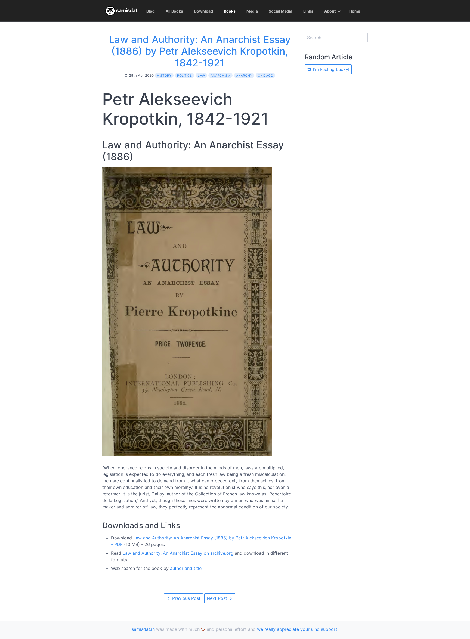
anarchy (244, 75)
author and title (186, 568)
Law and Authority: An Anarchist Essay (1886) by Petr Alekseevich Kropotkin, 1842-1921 (199, 51)
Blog (150, 11)
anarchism (220, 75)
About (330, 11)
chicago (265, 75)
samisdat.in (143, 629)
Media (252, 11)
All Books (174, 11)
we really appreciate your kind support (297, 629)
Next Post (217, 598)
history (164, 75)
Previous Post (185, 598)
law (201, 75)
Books (230, 11)
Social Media (280, 11)
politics (184, 75)
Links (308, 11)
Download (203, 11)
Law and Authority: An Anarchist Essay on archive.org (178, 553)
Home (354, 11)
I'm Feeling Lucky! (330, 69)
